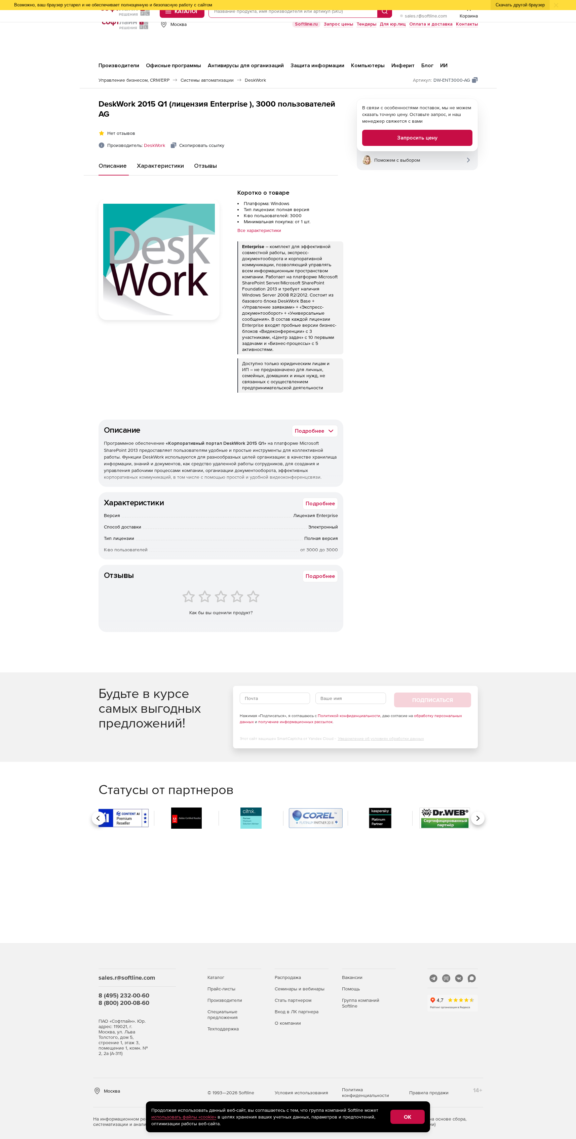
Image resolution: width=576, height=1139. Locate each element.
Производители (224, 1000)
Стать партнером (293, 1000)
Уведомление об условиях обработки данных (381, 738)
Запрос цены (338, 24)
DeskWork (154, 145)
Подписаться (432, 700)
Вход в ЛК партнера (296, 1011)
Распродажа (288, 977)
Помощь (351, 988)
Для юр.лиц (393, 24)
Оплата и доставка (431, 24)
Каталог (215, 977)
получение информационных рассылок (295, 721)
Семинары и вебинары (299, 988)
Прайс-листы (221, 988)
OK (407, 1117)
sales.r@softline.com (426, 15)
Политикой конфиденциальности (349, 715)
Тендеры (366, 24)
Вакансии (352, 977)
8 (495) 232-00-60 (124, 995)
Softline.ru (306, 24)
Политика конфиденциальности (365, 1092)
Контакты (467, 24)
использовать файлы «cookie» (183, 1117)
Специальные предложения (222, 1014)
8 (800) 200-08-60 (124, 1002)
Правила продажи (429, 1092)
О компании (288, 1023)
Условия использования (301, 1092)
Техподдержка (223, 1028)
